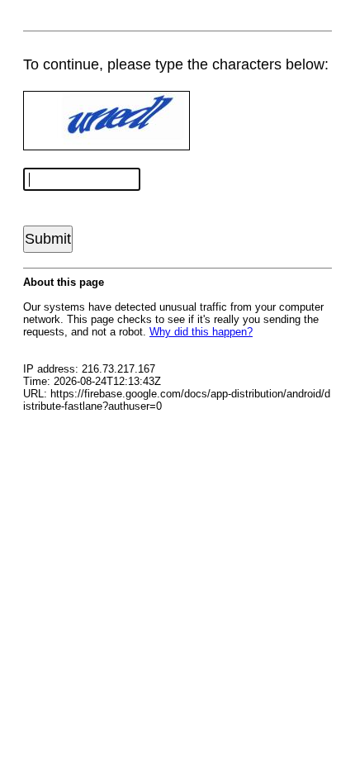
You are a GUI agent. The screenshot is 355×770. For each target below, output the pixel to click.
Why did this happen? (201, 332)
